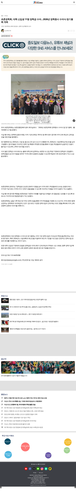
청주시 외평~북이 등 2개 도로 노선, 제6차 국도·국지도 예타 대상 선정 (25, 398)
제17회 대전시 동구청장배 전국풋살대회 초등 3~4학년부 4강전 (23, 427)
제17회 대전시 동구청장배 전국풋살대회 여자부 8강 (20, 421)
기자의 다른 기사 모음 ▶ (6, 264)
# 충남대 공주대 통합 (8, 454)
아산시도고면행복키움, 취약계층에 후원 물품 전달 (19, 405)
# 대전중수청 (7, 441)
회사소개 (41, 472)
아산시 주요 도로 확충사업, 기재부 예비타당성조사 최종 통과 (23, 401)
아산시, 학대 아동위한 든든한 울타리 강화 (17, 424)
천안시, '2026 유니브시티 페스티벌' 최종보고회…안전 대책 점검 (23, 411)
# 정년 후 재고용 (67, 450)
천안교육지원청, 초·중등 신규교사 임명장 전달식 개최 (20, 414)
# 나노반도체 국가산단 (68, 442)
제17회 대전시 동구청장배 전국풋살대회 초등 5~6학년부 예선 (23, 408)
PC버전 (34, 472)
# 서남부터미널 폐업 (48, 455)
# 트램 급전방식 (25, 447)
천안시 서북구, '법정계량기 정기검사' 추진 (17, 418)
